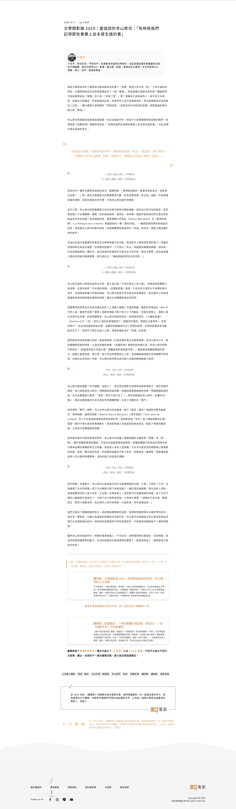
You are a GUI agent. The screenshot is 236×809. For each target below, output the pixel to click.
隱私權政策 (90, 787)
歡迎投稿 (124, 787)
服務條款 (72, 787)
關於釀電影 (36, 787)
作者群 (108, 787)
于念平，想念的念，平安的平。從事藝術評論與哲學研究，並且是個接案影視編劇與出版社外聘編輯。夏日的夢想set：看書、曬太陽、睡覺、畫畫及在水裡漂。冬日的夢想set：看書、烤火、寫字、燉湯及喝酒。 (114, 67)
